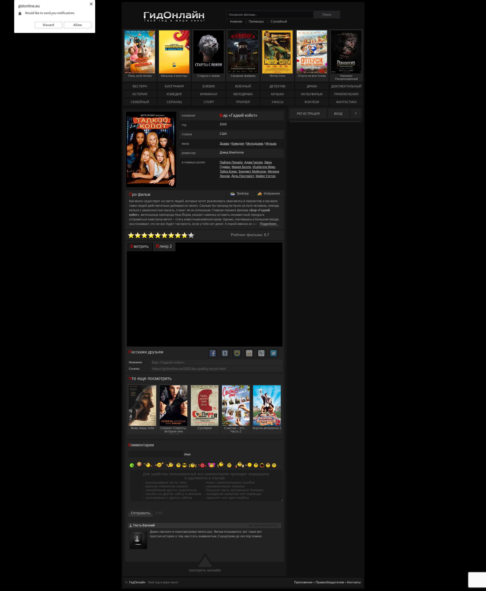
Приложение (303, 582)
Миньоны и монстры (174, 75)
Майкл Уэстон (266, 176)
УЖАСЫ (278, 102)
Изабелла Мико (264, 167)
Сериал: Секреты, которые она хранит (173, 430)
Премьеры (256, 21)
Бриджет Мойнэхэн (252, 171)
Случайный (279, 21)
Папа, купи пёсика (140, 75)
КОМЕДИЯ (174, 94)
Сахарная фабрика (243, 75)
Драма (224, 143)
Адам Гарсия (253, 162)
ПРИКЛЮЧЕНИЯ (346, 94)
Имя (187, 454)
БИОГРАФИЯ (174, 86)
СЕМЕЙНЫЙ (140, 102)
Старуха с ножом (208, 75)
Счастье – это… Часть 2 (235, 429)
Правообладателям (330, 582)
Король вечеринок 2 (267, 428)
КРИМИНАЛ (208, 94)
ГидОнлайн (137, 582)
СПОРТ (209, 102)
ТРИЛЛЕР (243, 102)
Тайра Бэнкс (228, 171)
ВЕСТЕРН (140, 86)
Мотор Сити (277, 75)
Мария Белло (241, 167)
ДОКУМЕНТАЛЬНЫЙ (346, 86)
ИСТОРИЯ (139, 94)
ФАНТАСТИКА (346, 102)
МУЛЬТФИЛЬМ (311, 94)
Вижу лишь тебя (142, 428)
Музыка (271, 143)
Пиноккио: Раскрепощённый (346, 77)
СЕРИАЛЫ (174, 102)
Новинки (236, 21)
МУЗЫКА (277, 94)
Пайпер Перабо (231, 162)
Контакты (354, 582)
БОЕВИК (208, 86)
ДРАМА (312, 86)
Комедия (237, 143)
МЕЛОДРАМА (243, 94)
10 (191, 235)
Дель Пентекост (242, 176)
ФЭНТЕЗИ (312, 102)
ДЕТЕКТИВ (277, 86)
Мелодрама (254, 143)
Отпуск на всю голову (312, 75)
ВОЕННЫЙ (243, 86)
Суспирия (205, 428)
